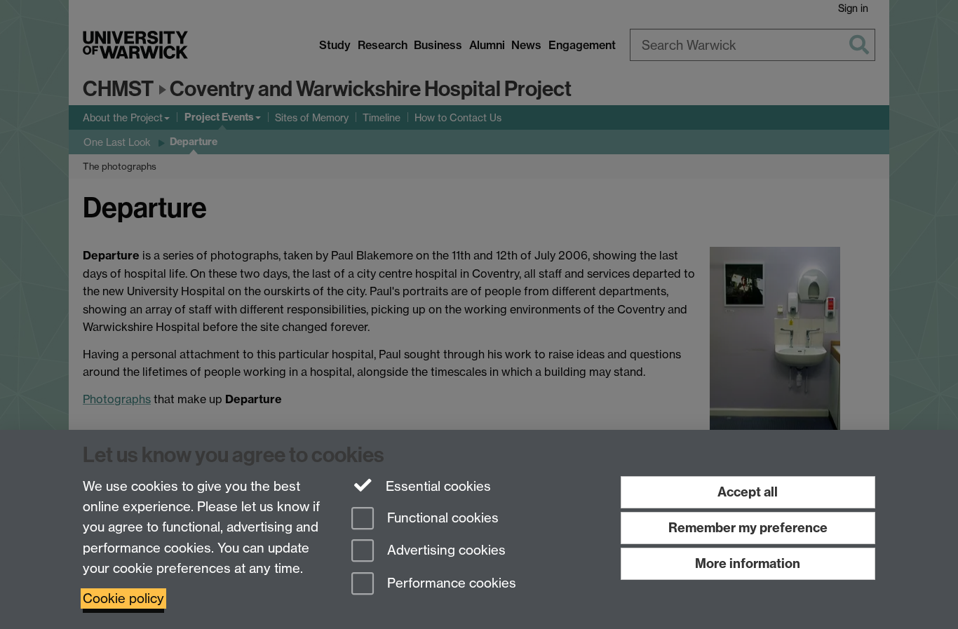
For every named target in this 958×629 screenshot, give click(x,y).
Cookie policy (123, 598)
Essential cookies (436, 486)
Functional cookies (441, 518)
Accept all (747, 492)
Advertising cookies (445, 551)
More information (747, 563)
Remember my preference (748, 528)
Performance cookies (450, 584)
